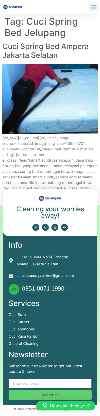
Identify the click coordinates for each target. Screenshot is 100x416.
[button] (93, 7)
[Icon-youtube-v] (64, 227)
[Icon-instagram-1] (54, 227)
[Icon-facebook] (35, 227)
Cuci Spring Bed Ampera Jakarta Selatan (45, 51)
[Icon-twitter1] (45, 227)
